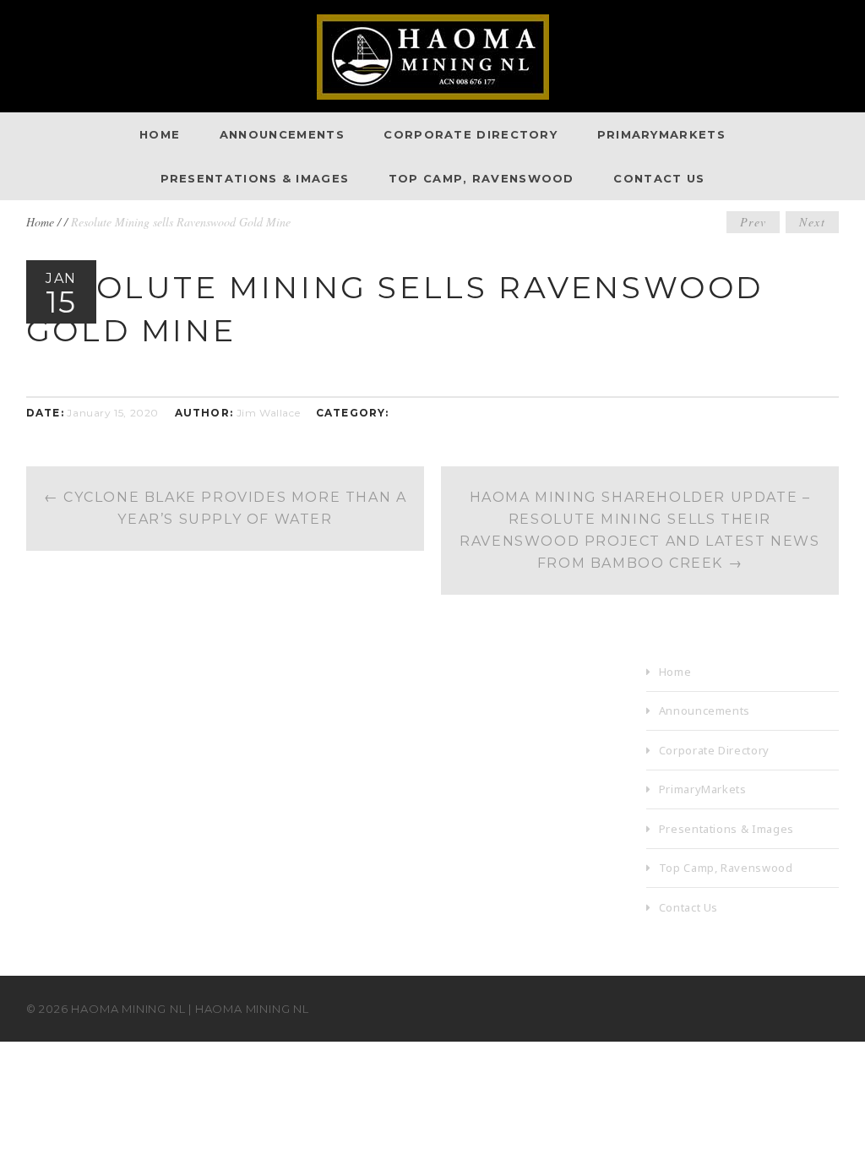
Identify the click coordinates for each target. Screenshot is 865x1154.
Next (812, 222)
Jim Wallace (269, 412)
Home (159, 134)
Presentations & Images (255, 178)
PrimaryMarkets (661, 134)
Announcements (282, 134)
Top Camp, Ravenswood (481, 178)
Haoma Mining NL (128, 1008)
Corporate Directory (471, 134)
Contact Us (659, 178)
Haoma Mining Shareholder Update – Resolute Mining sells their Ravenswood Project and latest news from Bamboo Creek (639, 530)
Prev (753, 222)
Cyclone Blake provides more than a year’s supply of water (225, 508)
